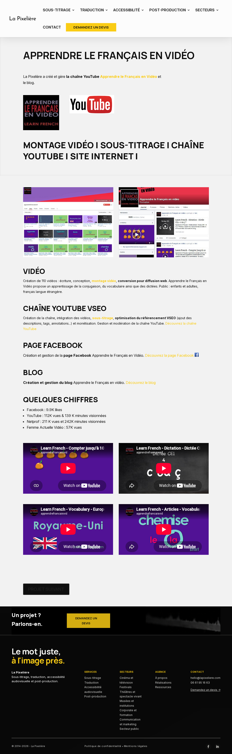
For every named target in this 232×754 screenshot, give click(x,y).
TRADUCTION (92, 9)
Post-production (95, 696)
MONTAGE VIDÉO (58, 145)
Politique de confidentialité (103, 746)
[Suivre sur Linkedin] (217, 746)
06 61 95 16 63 (200, 682)
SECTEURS (205, 9)
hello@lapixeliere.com (205, 678)
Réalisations (163, 682)
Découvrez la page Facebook (170, 355)
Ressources (163, 687)
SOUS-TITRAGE (56, 9)
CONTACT (52, 27)
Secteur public (129, 728)
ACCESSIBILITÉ (126, 9)
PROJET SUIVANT (46, 589)
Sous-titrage (92, 678)
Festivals (126, 687)
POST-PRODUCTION (167, 9)
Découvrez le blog (141, 382)
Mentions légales (135, 746)
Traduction (91, 682)
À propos (161, 678)
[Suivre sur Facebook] (208, 746)
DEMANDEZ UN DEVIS (91, 27)
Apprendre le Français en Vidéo (128, 76)
